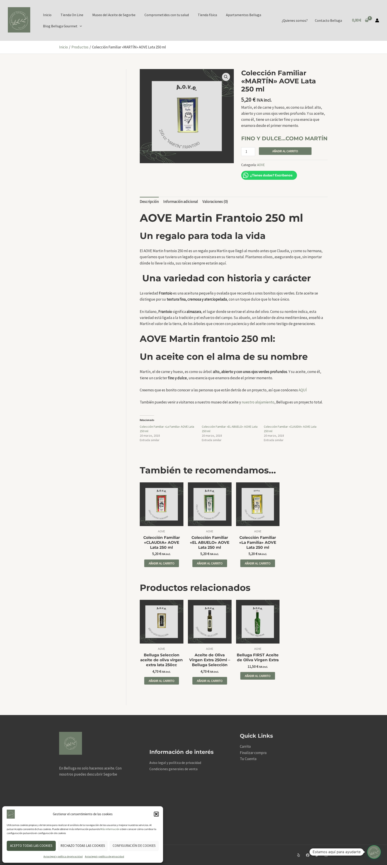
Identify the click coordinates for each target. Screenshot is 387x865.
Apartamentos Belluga (243, 15)
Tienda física (207, 15)
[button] (156, 814)
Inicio (47, 15)
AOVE (261, 165)
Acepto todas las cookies (31, 845)
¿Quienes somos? (295, 20)
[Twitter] (317, 855)
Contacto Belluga (328, 20)
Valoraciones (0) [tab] (215, 201)
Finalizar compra (253, 752)
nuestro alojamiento (258, 402)
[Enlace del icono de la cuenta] (377, 20)
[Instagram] (326, 855)
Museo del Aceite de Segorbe (113, 15)
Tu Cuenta (248, 758)
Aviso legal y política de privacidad (63, 856)
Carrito (245, 746)
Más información (110, 829)
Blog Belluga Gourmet (60, 26)
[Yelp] (298, 855)
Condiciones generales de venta (173, 769)
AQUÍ (303, 390)
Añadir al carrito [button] (161, 563)
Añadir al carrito (285, 151)
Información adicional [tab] (180, 201)
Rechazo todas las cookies (82, 845)
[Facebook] (308, 855)
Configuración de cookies (134, 845)
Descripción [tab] (149, 201)
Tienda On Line (71, 15)
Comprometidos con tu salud (166, 15)
